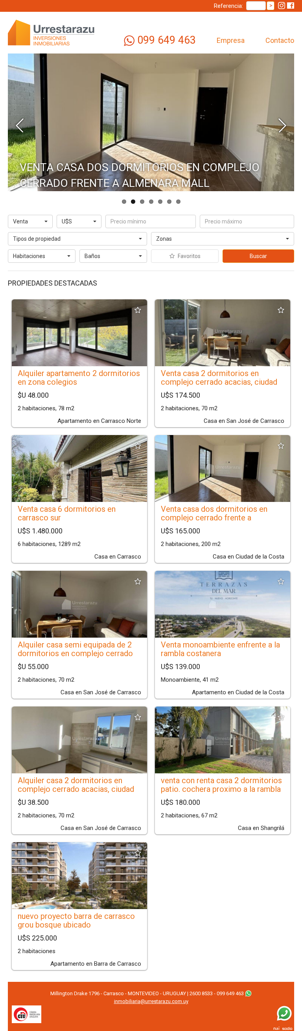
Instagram (281, 5)
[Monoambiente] (41, 253)
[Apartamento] (77, 235)
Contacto (279, 40)
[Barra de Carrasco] (222, 242)
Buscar (258, 256)
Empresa (231, 40)
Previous (20, 124)
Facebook (290, 5)
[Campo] (77, 242)
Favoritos (189, 256)
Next (282, 124)
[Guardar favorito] (137, 310)
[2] (113, 259)
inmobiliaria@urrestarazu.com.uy (151, 1001)
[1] (41, 259)
